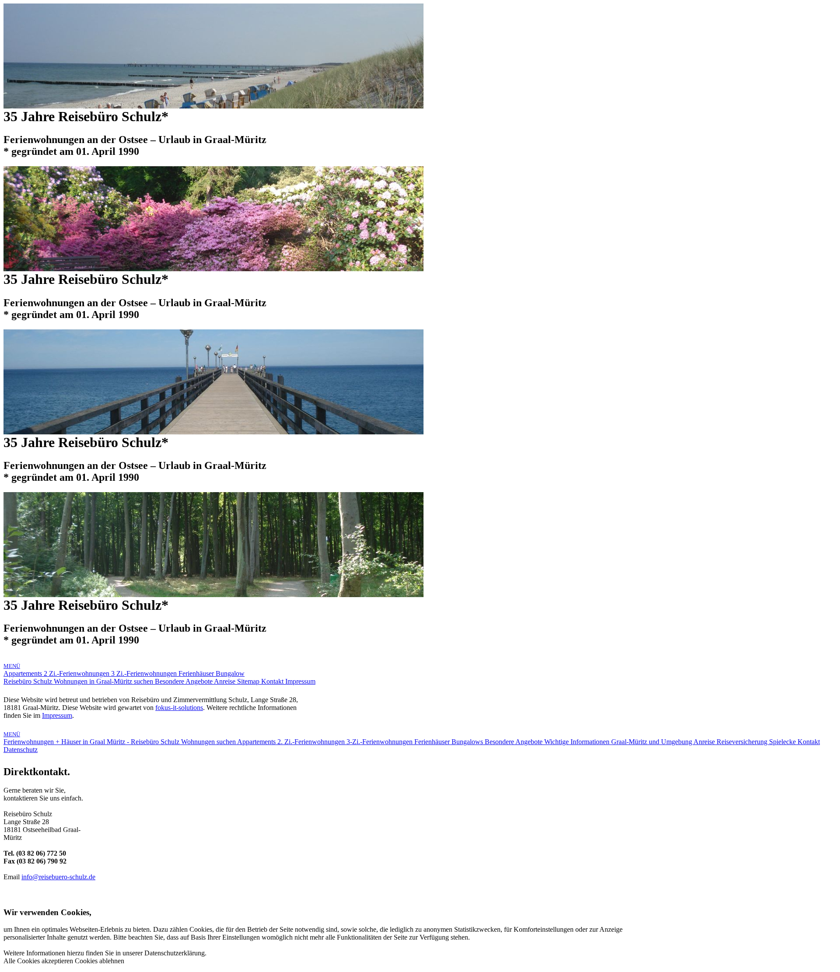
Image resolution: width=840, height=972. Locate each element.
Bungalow (230, 673)
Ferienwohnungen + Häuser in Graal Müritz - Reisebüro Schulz (92, 741)
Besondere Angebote (184, 681)
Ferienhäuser (197, 673)
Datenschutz (21, 749)
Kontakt (273, 681)
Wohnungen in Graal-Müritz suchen (104, 681)
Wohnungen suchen (209, 741)
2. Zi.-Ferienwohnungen (311, 741)
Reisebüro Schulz (29, 681)
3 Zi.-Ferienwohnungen (144, 673)
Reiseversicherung (743, 741)
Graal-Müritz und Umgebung (652, 741)
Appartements (24, 673)
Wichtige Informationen (577, 741)
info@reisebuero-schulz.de (58, 877)
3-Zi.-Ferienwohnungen (380, 741)
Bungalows (468, 741)
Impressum (300, 681)
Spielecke (783, 741)
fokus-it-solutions (179, 707)
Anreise (225, 681)
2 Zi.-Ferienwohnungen (77, 673)
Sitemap (249, 681)
